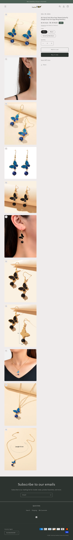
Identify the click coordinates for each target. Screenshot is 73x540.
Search (28, 510)
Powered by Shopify (64, 535)
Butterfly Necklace (48, 36)
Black (51, 32)
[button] (5, 6)
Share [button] (44, 65)
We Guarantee (43, 510)
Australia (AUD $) (10, 532)
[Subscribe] (50, 495)
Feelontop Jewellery (55, 535)
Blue (44, 32)
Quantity (43, 39)
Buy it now (54, 55)
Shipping (43, 25)
